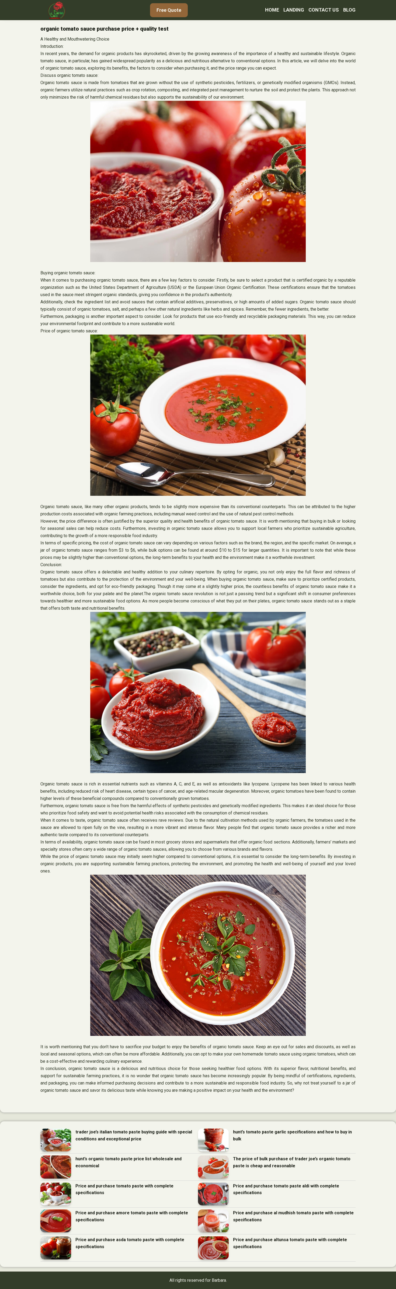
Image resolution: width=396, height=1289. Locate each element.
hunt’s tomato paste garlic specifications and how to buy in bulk (292, 1135)
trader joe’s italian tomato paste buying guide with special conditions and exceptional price (133, 1135)
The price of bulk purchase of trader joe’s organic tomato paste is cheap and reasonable (291, 1162)
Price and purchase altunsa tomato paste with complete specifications (290, 1243)
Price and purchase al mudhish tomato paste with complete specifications (293, 1216)
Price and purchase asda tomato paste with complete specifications (129, 1243)
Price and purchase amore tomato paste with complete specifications (131, 1216)
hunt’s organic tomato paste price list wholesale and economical (128, 1162)
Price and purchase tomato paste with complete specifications (124, 1189)
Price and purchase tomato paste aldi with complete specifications (286, 1189)
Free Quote (169, 10)
